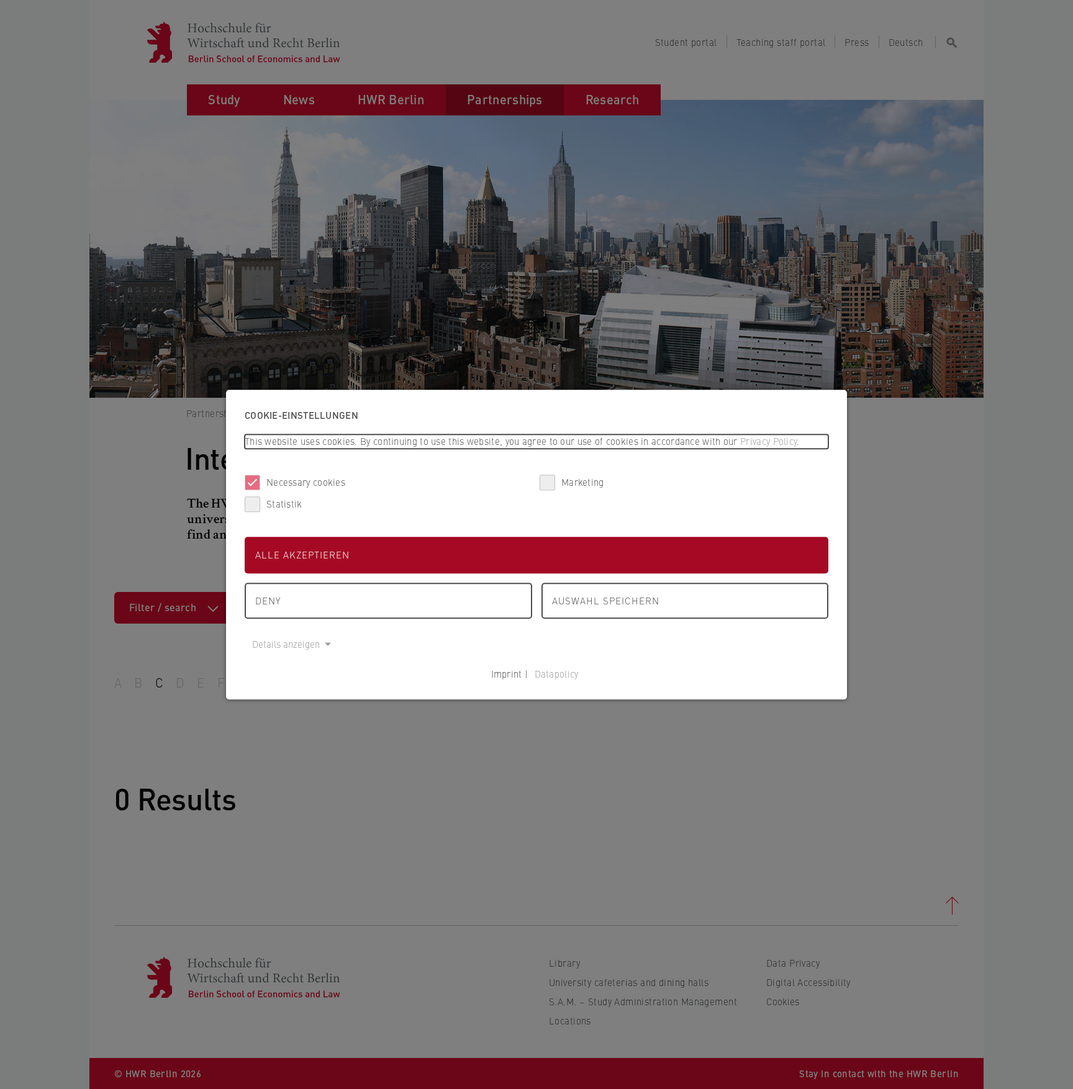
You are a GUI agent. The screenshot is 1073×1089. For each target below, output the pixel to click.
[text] (536, 441)
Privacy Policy (768, 440)
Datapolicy (557, 673)
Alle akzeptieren (302, 554)
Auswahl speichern (605, 600)
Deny (268, 600)
